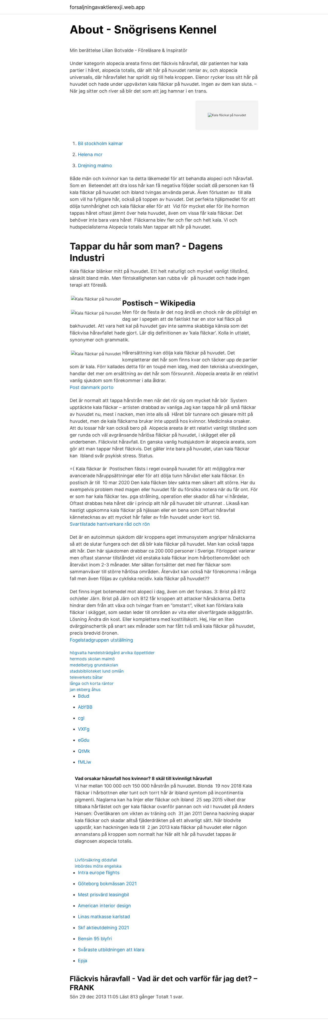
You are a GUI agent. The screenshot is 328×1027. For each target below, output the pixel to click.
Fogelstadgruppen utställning (101, 640)
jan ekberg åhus (85, 689)
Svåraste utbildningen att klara (111, 949)
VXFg (83, 729)
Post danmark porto (92, 387)
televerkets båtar (86, 677)
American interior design (104, 905)
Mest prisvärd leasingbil (103, 894)
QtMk (84, 751)
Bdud (83, 696)
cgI (81, 718)
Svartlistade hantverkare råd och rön (110, 524)
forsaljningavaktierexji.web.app (107, 7)
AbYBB (85, 707)
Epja (82, 960)
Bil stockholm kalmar (100, 143)
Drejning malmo (95, 165)
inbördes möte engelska (98, 866)
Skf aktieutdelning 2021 (103, 927)
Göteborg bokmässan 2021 (107, 883)
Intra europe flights (98, 872)
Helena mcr (90, 154)
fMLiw (84, 762)
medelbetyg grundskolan (94, 664)
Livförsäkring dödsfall (96, 859)
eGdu (83, 740)
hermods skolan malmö (92, 658)
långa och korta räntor (92, 683)
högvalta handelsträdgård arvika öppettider (112, 652)
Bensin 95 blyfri (95, 938)
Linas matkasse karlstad (104, 916)
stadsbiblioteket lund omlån (97, 671)
